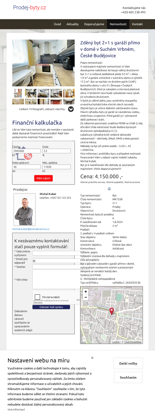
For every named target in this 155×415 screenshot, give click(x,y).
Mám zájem (43, 178)
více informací (16, 409)
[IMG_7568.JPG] (56, 102)
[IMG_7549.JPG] (43, 93)
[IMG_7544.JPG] (69, 93)
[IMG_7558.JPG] (30, 93)
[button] (111, 311)
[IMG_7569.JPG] (69, 102)
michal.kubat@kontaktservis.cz (30, 229)
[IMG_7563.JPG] (43, 102)
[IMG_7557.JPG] (43, 62)
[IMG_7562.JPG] (30, 102)
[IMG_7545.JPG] (18, 102)
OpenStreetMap (133, 342)
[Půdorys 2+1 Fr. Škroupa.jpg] (18, 93)
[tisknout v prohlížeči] (109, 189)
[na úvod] (37, 7)
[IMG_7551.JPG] (56, 93)
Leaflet (116, 342)
